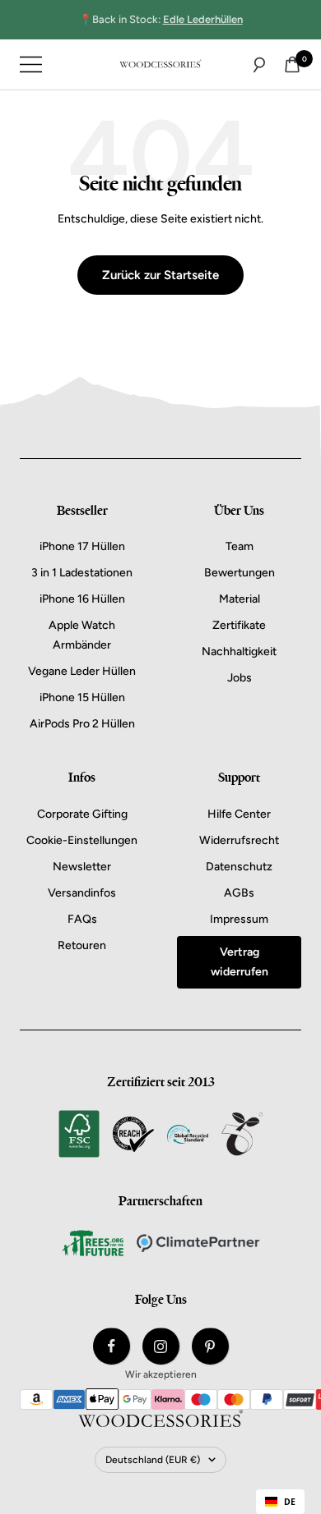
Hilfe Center (239, 814)
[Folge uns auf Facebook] (111, 1346)
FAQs (82, 919)
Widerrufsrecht (239, 840)
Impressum (239, 919)
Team (240, 546)
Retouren (82, 945)
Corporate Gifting (82, 814)
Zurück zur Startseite (160, 275)
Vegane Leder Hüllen (82, 671)
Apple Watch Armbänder (82, 635)
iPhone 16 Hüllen (82, 599)
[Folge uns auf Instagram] (160, 1346)
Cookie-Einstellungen (81, 840)
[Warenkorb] (292, 64)
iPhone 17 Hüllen (82, 546)
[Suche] (259, 64)
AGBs (239, 893)
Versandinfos (82, 893)
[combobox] (280, 1501)
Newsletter (82, 867)
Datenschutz (239, 867)
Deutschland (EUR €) (152, 1460)
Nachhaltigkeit (239, 651)
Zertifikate (239, 625)
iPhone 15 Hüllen (82, 697)
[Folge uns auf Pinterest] (210, 1346)
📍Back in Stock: (161, 19)
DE (289, 1501)
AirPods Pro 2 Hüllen (82, 724)
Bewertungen (239, 573)
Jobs (239, 678)
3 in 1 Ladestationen (82, 573)
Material (239, 599)
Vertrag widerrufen (239, 962)
